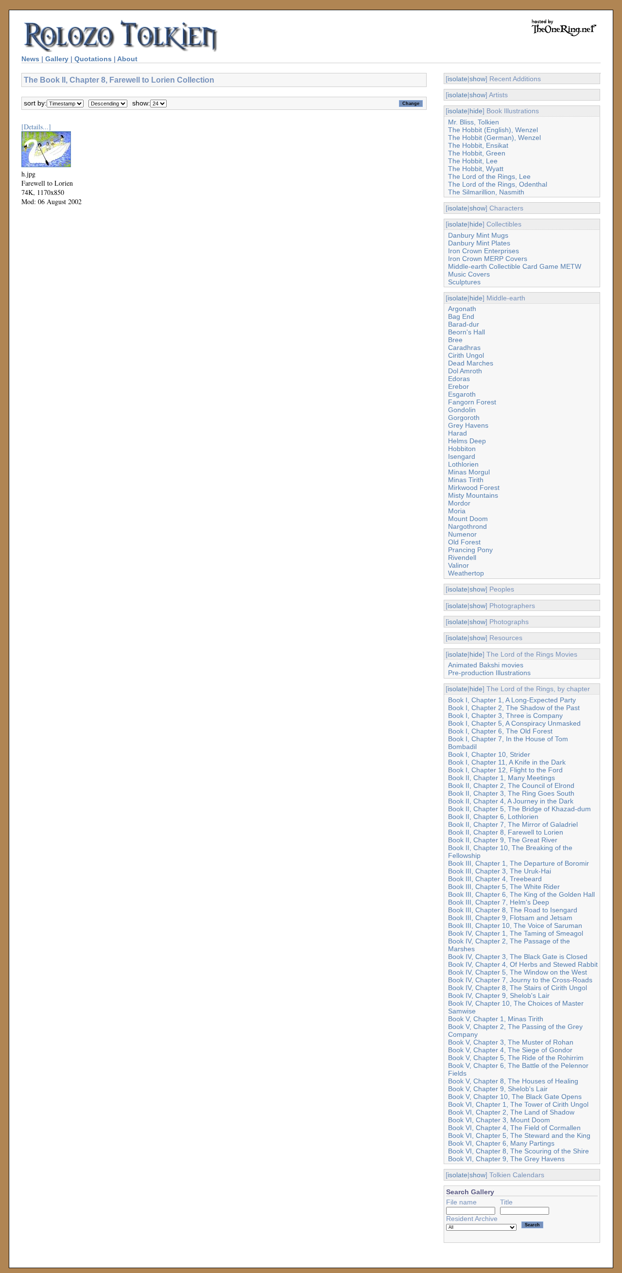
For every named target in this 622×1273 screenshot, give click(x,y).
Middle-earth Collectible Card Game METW (514, 266)
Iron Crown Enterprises (483, 251)
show (477, 79)
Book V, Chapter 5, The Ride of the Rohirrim (516, 1058)
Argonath (462, 309)
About (127, 59)
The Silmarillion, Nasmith (486, 192)
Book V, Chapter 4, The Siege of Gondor (510, 1050)
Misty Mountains (473, 495)
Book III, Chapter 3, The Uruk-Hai (499, 871)
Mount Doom (468, 519)
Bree (455, 340)
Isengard (461, 456)
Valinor (458, 565)
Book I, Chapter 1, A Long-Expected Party (512, 700)
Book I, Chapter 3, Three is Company (505, 715)
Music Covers (469, 274)
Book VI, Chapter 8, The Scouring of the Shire (518, 1151)
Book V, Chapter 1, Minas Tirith (495, 1019)
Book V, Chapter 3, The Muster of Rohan (510, 1042)
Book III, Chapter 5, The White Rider (504, 886)
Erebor (458, 386)
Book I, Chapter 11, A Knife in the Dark (507, 762)
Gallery (57, 59)
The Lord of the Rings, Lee (489, 176)
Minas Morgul (469, 472)
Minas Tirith (466, 480)
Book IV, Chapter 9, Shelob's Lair (499, 995)
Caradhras (464, 347)
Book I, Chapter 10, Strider (489, 754)
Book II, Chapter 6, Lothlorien (493, 816)
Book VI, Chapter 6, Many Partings (501, 1143)
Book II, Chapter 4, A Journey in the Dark (510, 801)
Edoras (459, 379)
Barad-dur (463, 324)
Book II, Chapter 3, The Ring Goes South (511, 793)
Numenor (462, 534)
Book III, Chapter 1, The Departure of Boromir (518, 863)
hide (476, 111)
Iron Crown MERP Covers (487, 258)
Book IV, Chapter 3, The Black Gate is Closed (517, 956)
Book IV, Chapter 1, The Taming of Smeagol (515, 933)
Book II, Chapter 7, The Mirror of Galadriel (513, 824)
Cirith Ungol (466, 355)
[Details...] (36, 126)
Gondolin (462, 410)
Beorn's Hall (466, 332)
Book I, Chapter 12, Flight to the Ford (505, 770)
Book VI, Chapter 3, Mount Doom (499, 1120)
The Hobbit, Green (476, 153)
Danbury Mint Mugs (478, 235)
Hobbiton (462, 449)
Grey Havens (468, 425)
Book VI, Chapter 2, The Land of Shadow (511, 1112)
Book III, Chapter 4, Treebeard (495, 879)
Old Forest (464, 542)
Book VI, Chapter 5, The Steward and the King (519, 1135)
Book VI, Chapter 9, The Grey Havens (506, 1159)
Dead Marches (470, 363)
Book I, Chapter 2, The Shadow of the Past (514, 708)
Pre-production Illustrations (489, 673)
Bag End (461, 316)
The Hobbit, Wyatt (475, 169)
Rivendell (462, 557)
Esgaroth (462, 394)
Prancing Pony (470, 550)
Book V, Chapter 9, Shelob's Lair (498, 1089)
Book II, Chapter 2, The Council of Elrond (511, 785)
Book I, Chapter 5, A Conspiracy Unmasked (514, 723)
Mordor (459, 503)
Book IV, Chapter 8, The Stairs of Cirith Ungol (517, 988)
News (30, 59)
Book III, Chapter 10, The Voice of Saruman (515, 925)
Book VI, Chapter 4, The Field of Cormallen (514, 1128)
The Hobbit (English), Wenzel (493, 130)
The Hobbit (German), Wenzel (494, 137)
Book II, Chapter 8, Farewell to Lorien (505, 832)
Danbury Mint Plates (479, 243)
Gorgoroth (464, 417)
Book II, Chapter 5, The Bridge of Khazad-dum (519, 809)
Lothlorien (463, 464)
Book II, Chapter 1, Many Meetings (501, 778)
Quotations (93, 59)
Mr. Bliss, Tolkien (473, 122)
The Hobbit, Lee (473, 161)
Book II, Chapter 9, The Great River (502, 840)
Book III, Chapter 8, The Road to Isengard (512, 910)
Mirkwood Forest (474, 487)
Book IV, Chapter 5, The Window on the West (517, 972)
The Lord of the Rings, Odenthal (497, 184)
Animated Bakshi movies (485, 665)
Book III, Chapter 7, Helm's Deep (498, 902)
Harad (457, 433)
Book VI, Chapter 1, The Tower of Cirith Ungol (518, 1104)
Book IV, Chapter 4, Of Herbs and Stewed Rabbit (523, 964)
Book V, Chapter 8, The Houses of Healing (513, 1081)
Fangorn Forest (472, 402)
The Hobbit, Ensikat (478, 145)
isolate (457, 79)
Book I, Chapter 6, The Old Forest (500, 731)
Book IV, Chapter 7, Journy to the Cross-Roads (520, 980)
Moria (457, 511)
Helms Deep (467, 441)
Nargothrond (467, 526)
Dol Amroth (465, 371)
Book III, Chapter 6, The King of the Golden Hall (521, 894)
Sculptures (464, 282)
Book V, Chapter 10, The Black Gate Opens (515, 1096)
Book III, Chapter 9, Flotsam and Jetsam (510, 918)
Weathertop (466, 573)
